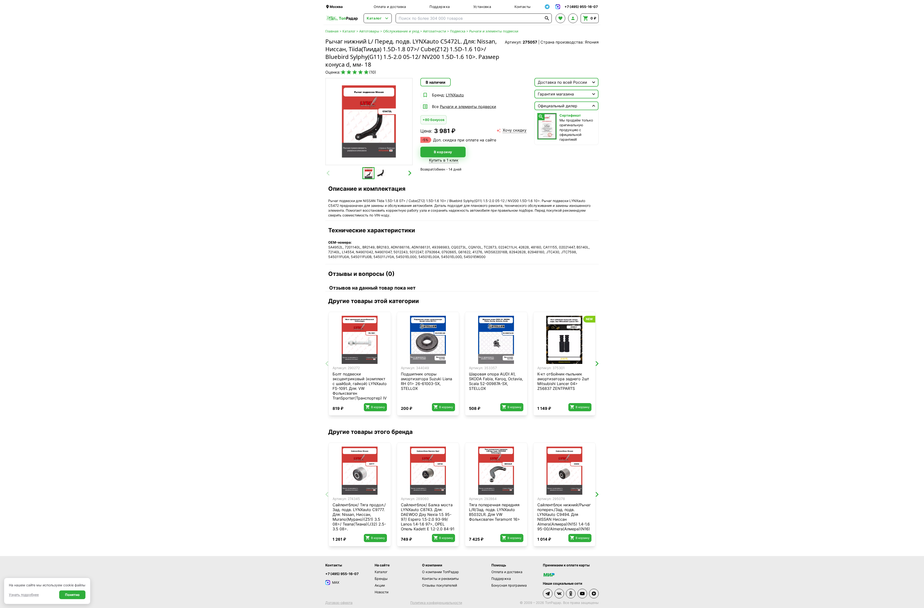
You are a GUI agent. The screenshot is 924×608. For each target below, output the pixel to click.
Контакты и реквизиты (440, 578)
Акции (380, 585)
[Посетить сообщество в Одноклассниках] (571, 593)
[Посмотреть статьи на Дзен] (594, 593)
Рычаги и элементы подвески (493, 31)
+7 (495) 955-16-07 (342, 574)
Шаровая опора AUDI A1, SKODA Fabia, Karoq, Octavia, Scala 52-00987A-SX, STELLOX (496, 381)
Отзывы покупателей (439, 585)
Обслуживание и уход (401, 31)
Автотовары (369, 31)
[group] (369, 121)
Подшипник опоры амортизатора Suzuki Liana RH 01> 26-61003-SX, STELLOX (426, 381)
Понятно (72, 595)
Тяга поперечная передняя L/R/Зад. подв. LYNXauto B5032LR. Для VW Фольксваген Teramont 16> (494, 512)
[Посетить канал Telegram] (547, 593)
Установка (482, 7)
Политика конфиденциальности (436, 603)
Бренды (381, 578)
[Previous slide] (328, 173)
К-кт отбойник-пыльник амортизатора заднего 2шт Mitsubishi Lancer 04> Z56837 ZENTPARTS (563, 381)
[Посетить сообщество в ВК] (559, 593)
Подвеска (457, 31)
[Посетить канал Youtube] (582, 593)
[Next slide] (409, 173)
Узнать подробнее (24, 595)
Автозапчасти (434, 31)
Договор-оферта (339, 603)
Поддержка (440, 7)
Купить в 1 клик (443, 160)
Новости (381, 592)
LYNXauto (455, 95)
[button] (368, 173)
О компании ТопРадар (440, 572)
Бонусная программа (509, 585)
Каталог (348, 31)
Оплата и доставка (390, 7)
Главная (332, 31)
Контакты (522, 7)
